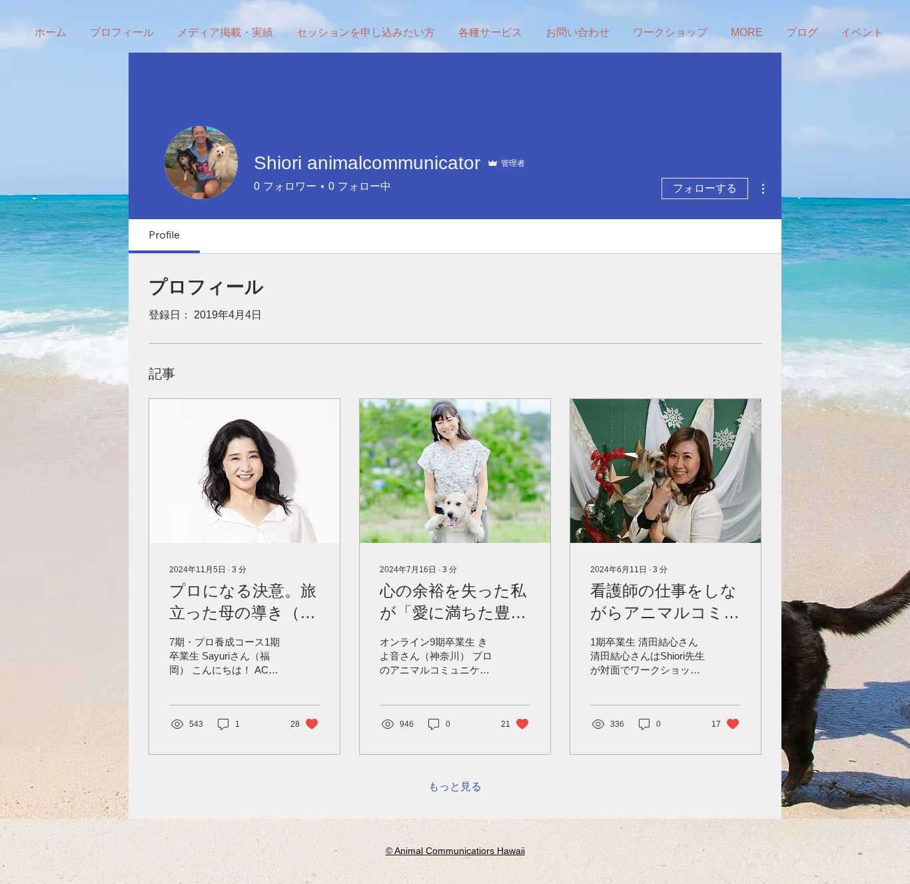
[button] (672, 33)
